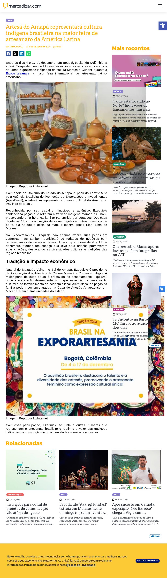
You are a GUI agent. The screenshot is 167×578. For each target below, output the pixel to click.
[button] (163, 26)
